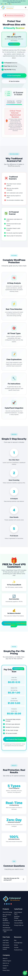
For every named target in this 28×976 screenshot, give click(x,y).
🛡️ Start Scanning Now (14, 75)
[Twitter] (6, 904)
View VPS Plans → (14, 44)
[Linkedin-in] (9, 904)
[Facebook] (4, 904)
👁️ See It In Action (14, 81)
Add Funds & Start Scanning (15, 739)
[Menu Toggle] (25, 7)
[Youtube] (11, 904)
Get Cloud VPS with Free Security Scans (15, 624)
